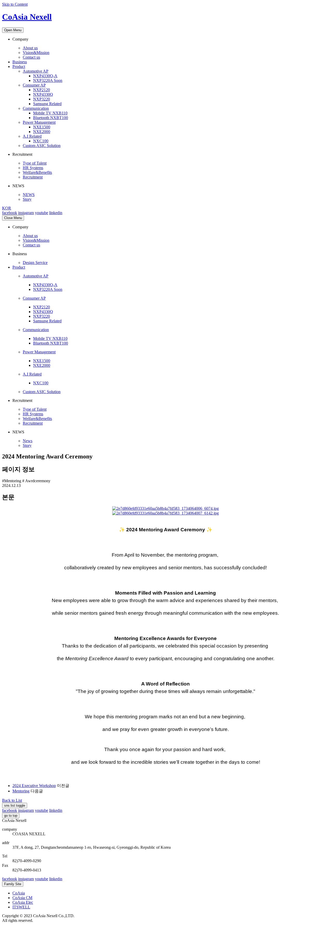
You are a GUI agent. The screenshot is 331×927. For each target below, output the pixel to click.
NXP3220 (41, 99)
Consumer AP (34, 85)
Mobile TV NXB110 (50, 113)
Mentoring (20, 791)
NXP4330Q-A (45, 76)
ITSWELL (21, 907)
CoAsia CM (22, 897)
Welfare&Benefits (37, 172)
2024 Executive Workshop (34, 785)
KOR (6, 208)
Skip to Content (15, 4)
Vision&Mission (36, 52)
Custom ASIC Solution (42, 145)
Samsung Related (47, 104)
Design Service (35, 262)
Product (18, 66)
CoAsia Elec (22, 902)
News (27, 441)
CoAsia (18, 893)
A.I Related (32, 136)
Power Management (39, 122)
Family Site (12, 884)
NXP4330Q (43, 94)
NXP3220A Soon (47, 80)
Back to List (12, 800)
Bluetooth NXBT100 (50, 117)
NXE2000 (41, 131)
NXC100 (40, 141)
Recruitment (33, 177)
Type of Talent (35, 163)
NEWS (29, 194)
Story (27, 199)
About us (30, 48)
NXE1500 (41, 127)
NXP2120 (41, 90)
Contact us (31, 57)
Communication (36, 108)
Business (19, 62)
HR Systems (33, 168)
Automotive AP (35, 71)
